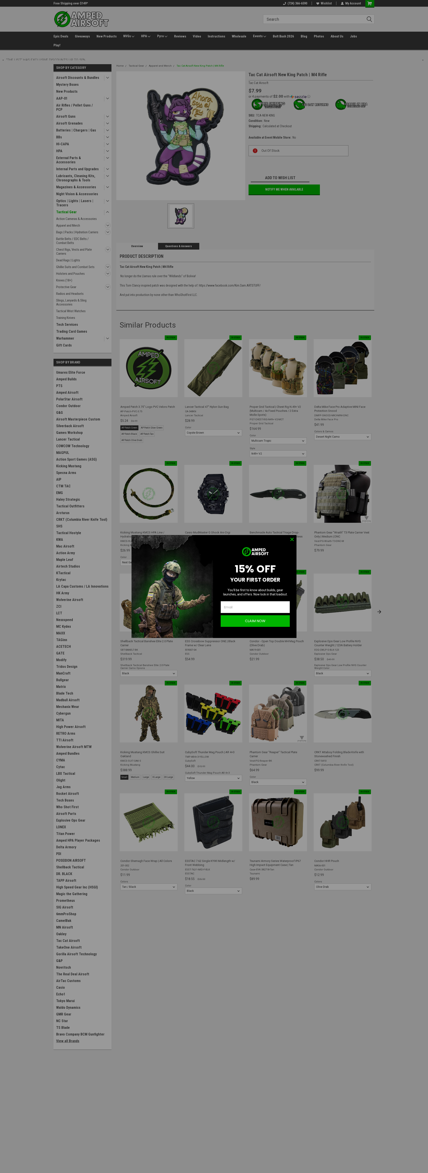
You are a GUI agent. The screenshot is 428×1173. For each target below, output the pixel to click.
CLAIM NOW (255, 620)
